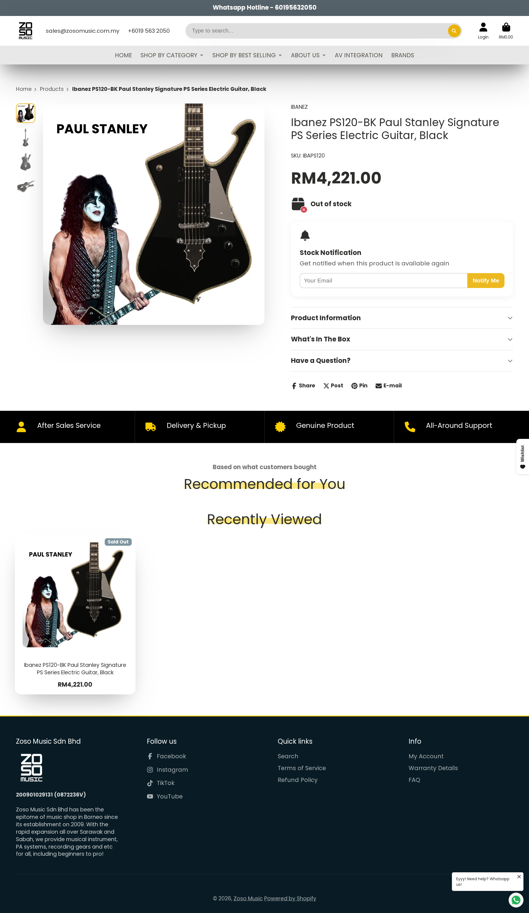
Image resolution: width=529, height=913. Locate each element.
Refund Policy (298, 780)
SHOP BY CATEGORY (169, 55)
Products (52, 89)
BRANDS (402, 55)
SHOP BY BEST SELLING (244, 55)
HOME (123, 55)
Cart (506, 31)
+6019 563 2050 (149, 31)
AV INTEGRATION (359, 55)
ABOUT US (305, 55)
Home (24, 89)
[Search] (454, 31)
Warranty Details (433, 768)
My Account (426, 756)
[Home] (25, 31)
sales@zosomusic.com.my (82, 31)
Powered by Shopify (290, 898)
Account (483, 31)
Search (288, 756)
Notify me (486, 280)
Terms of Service (302, 768)
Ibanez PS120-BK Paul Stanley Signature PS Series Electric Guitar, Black (75, 614)
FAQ (414, 780)
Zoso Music (248, 898)
